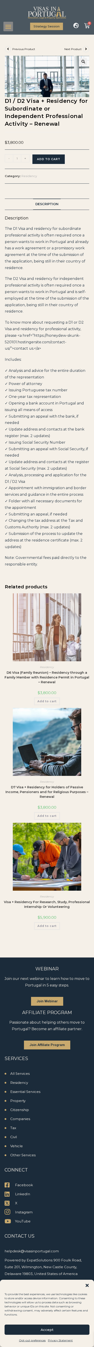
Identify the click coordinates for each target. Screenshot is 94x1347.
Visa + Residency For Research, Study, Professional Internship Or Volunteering (47, 904)
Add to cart (48, 159)
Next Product (73, 49)
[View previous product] (8, 49)
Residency (29, 176)
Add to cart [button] (47, 701)
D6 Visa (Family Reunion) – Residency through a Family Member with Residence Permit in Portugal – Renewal (47, 677)
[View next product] (86, 49)
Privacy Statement (60, 1340)
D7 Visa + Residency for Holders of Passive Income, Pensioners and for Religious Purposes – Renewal (46, 792)
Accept (47, 1330)
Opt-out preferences (32, 1340)
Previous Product (23, 49)
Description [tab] (46, 204)
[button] (87, 1285)
